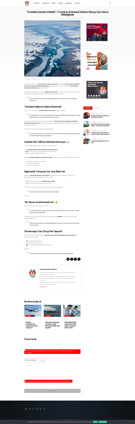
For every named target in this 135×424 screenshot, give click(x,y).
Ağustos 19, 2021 (101, 122)
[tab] (87, 108)
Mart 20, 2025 (48, 319)
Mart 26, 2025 (67, 319)
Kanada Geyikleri (43, 79)
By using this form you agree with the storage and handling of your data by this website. (48, 381)
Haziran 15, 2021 (103, 113)
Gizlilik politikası (102, 421)
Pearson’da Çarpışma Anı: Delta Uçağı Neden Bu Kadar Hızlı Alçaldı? (52, 325)
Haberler (28, 79)
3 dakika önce (35, 79)
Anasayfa (55, 18)
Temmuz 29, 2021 (101, 130)
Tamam (95, 421)
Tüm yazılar (61, 18)
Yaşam (96, 113)
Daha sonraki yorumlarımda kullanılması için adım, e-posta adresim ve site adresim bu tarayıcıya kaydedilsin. (49, 352)
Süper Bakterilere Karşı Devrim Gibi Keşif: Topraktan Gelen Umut (70, 325)
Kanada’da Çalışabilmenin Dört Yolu (100, 142)
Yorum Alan (97, 108)
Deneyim (93, 113)
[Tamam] (133, 422)
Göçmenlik (94, 122)
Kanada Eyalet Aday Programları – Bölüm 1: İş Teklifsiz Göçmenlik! (101, 125)
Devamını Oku (43, 286)
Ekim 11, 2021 (100, 139)
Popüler (88, 108)
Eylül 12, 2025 (28, 319)
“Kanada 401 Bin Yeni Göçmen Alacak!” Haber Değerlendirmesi (100, 133)
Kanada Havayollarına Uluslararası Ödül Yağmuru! (31, 325)
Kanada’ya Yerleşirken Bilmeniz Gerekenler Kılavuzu (100, 116)
